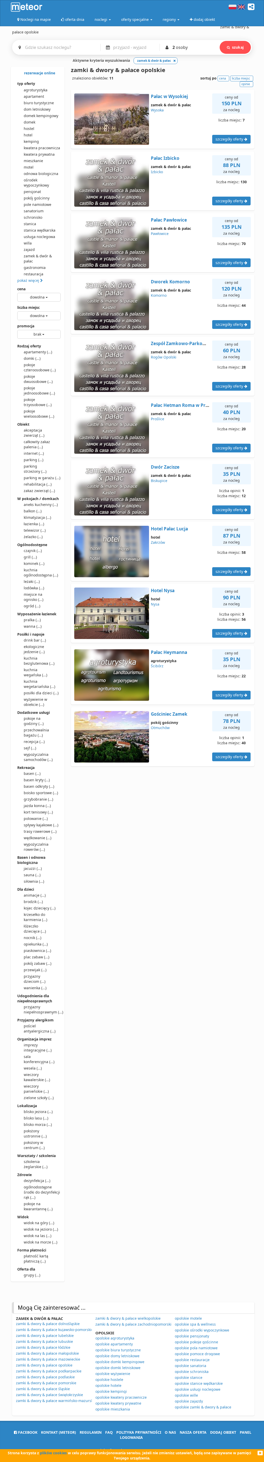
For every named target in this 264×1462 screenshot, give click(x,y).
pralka (32, 619)
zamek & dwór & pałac (38, 258)
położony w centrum (34, 1145)
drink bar (35, 640)
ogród (32, 605)
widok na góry (39, 1222)
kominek (34, 563)
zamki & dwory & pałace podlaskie (45, 1377)
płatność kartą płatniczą (36, 1259)
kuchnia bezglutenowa (39, 661)
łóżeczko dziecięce (35, 929)
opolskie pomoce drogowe (197, 1353)
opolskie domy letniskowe (117, 1355)
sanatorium (34, 210)
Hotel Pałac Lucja (169, 529)
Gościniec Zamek (169, 714)
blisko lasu (36, 1118)
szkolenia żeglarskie (35, 1164)
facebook (27, 1432)
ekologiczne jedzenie (34, 649)
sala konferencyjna (39, 1059)
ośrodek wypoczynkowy (36, 183)
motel (29, 167)
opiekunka (36, 944)
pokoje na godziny (34, 721)
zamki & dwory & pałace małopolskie (47, 1353)
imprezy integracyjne (38, 1048)
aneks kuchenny (41, 504)
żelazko (33, 536)
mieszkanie (33, 160)
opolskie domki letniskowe (118, 1367)
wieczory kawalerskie (37, 1077)
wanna (33, 626)
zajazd (29, 249)
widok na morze (40, 1242)
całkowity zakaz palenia (37, 444)
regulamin (91, 1432)
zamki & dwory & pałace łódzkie (43, 1347)
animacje (35, 895)
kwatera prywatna (39, 154)
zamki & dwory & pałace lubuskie (44, 1341)
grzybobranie (38, 799)
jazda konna (37, 805)
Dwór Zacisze (165, 467)
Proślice (157, 418)
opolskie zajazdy (189, 1401)
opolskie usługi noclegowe (197, 1389)
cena (21, 288)
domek (29, 122)
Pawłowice (160, 233)
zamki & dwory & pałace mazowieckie (48, 1359)
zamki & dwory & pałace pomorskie (46, 1382)
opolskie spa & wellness (195, 1324)
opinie (245, 84)
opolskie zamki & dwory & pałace (203, 1407)
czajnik (33, 550)
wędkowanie (37, 837)
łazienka (34, 523)
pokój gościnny (37, 198)
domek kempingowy (41, 115)
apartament (34, 96)
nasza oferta (193, 1432)
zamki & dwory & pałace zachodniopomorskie (134, 1324)
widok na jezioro (41, 1229)
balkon (33, 511)
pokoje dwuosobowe (38, 379)
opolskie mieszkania (112, 1409)
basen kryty (37, 779)
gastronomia (35, 267)
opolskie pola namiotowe (196, 1347)
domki (32, 358)
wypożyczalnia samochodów (38, 757)
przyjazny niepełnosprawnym (42, 1009)
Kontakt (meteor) (58, 1432)
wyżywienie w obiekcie (35, 702)
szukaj (238, 47)
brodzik (33, 901)
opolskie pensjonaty (192, 1336)
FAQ (109, 1432)
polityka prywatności (138, 1432)
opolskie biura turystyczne (118, 1349)
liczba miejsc (28, 307)
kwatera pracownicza (42, 147)
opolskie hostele (109, 1379)
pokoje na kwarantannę (38, 1206)
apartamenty (38, 351)
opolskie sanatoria (190, 1365)
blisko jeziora (38, 1111)
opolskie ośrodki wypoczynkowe (202, 1330)
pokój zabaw (37, 963)
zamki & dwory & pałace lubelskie (45, 1335)
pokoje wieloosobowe (39, 414)
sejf (30, 748)
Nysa (155, 604)
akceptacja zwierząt (34, 433)
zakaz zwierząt (39, 490)
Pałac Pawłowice (169, 220)
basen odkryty (39, 786)
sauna (32, 874)
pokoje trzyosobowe (38, 402)
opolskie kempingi (111, 1391)
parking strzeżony (35, 469)
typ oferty (26, 83)
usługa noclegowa (39, 236)
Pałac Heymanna (169, 652)
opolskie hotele (108, 1385)
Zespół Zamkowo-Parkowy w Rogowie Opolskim (203, 343)
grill (30, 557)
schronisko (33, 217)
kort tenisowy (38, 812)
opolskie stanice (188, 1377)
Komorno (159, 295)
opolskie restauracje (192, 1359)
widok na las (37, 1235)
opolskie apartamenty (114, 1344)
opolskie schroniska (192, 1371)
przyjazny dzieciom (34, 979)
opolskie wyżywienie (112, 1373)
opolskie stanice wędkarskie (199, 1383)
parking (33, 459)
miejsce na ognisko (33, 597)
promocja (25, 325)
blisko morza (38, 1124)
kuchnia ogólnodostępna (41, 572)
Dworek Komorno (170, 282)
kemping (31, 141)
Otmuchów (160, 727)
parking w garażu (42, 477)
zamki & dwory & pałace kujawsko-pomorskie (54, 1329)
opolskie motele (188, 1318)
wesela (33, 1068)
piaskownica (37, 950)
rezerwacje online (39, 73)
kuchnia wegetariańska (39, 684)
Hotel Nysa (163, 590)
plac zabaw (36, 957)
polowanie (36, 818)
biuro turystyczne (39, 102)
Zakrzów (158, 542)
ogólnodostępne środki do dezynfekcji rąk (42, 1192)
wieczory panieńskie (36, 1089)
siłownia (34, 881)
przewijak (35, 969)
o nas (170, 1432)
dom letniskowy (37, 109)
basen (32, 773)
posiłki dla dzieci (41, 692)
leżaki (32, 581)
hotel (28, 135)
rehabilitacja (38, 484)
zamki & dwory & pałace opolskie (44, 1365)
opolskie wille (186, 1395)
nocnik (32, 937)
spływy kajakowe (41, 824)
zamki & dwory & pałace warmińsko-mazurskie (56, 1400)
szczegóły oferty (230, 139)
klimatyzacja (37, 517)
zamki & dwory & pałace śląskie (43, 1388)
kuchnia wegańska (35, 672)
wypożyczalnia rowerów (36, 847)
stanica (30, 223)
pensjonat (32, 191)
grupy (32, 1275)
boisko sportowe (41, 792)
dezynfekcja (37, 1180)
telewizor (35, 530)
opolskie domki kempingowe (119, 1361)
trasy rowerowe (40, 831)
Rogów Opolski (163, 357)
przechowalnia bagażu (36, 733)
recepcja (34, 741)
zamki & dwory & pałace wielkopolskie (128, 1318)
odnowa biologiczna (41, 173)
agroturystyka (35, 89)
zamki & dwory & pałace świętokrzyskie (49, 1394)
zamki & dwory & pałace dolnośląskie (48, 1323)
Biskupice (159, 480)
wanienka (35, 987)
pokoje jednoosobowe (39, 391)
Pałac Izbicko (165, 158)
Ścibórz (157, 665)
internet (34, 453)
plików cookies (53, 1452)
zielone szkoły (39, 1097)
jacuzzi (33, 868)
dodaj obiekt (223, 1432)
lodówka (34, 587)
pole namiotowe (37, 204)
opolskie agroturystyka (114, 1338)
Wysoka (157, 110)
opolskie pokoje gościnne (196, 1342)
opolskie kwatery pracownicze (121, 1397)
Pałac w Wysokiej (169, 96)
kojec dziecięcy (39, 908)
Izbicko (157, 171)
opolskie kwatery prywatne (118, 1403)
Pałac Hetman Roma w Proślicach (187, 405)
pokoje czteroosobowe (40, 367)
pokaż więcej (28, 280)
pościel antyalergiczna (39, 1028)
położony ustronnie (35, 1133)
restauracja (33, 274)
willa (28, 243)
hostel (29, 128)
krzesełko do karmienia (35, 917)
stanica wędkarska (39, 230)
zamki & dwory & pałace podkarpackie (48, 1371)
